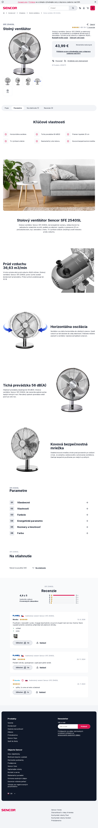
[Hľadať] (73, 8)
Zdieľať (92, 24)
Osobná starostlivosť (15, 729)
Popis (7, 108)
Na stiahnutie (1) (33, 108)
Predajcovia (12, 763)
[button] (22, 643)
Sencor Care (12, 766)
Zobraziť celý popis (77, 38)
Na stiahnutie (41, 568)
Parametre (18, 108)
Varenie (10, 723)
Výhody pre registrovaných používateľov (18, 785)
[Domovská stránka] (4, 13)
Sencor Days (12, 738)
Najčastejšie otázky (15, 769)
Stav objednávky (14, 754)
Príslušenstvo (13, 735)
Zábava (10, 732)
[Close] (95, 2)
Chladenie (22, 13)
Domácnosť (11, 13)
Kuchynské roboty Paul (60, 815)
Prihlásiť (84, 726)
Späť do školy (13, 741)
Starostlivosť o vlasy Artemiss (62, 812)
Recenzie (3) (48, 108)
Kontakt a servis (14, 772)
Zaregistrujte (22, 2)
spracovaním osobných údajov (69, 735)
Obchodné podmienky (16, 760)
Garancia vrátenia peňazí (17, 781)
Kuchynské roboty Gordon (61, 818)
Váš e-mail (61, 722)
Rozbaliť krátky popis (60, 38)
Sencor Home (56, 810)
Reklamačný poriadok (15, 775)
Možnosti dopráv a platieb (17, 757)
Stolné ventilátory (34, 13)
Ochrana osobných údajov (17, 778)
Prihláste (32, 2)
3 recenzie (91, 27)
